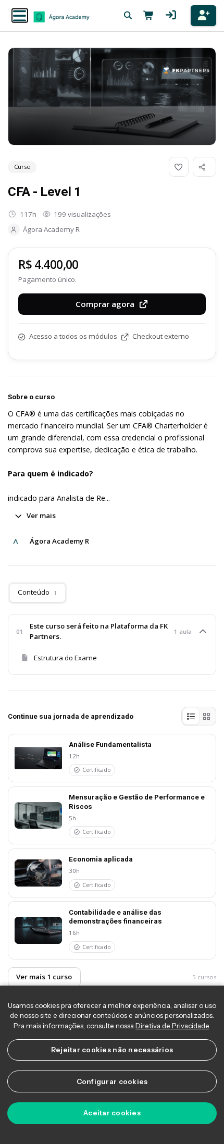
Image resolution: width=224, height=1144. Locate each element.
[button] (20, 16)
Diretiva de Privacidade (172, 1026)
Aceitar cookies (112, 1113)
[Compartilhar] (204, 167)
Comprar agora (105, 304)
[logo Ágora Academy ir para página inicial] (61, 17)
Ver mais (41, 515)
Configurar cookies (112, 1081)
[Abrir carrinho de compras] (147, 15)
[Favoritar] (179, 167)
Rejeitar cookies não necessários (112, 1049)
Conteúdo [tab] (37, 592)
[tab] (190, 716)
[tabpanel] (112, 644)
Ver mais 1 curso (44, 976)
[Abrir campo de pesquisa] (128, 15)
